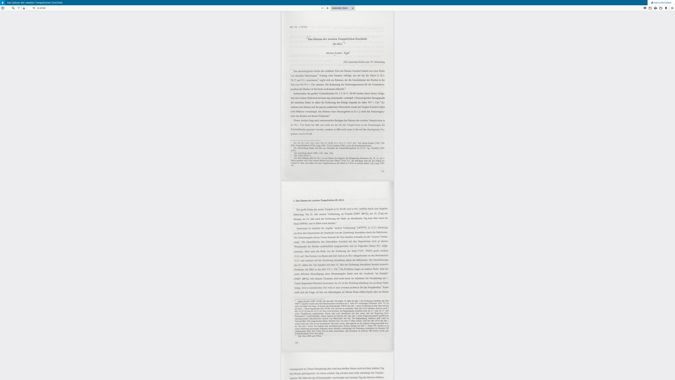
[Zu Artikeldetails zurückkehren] (2, 2)
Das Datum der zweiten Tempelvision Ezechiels (35, 2)
